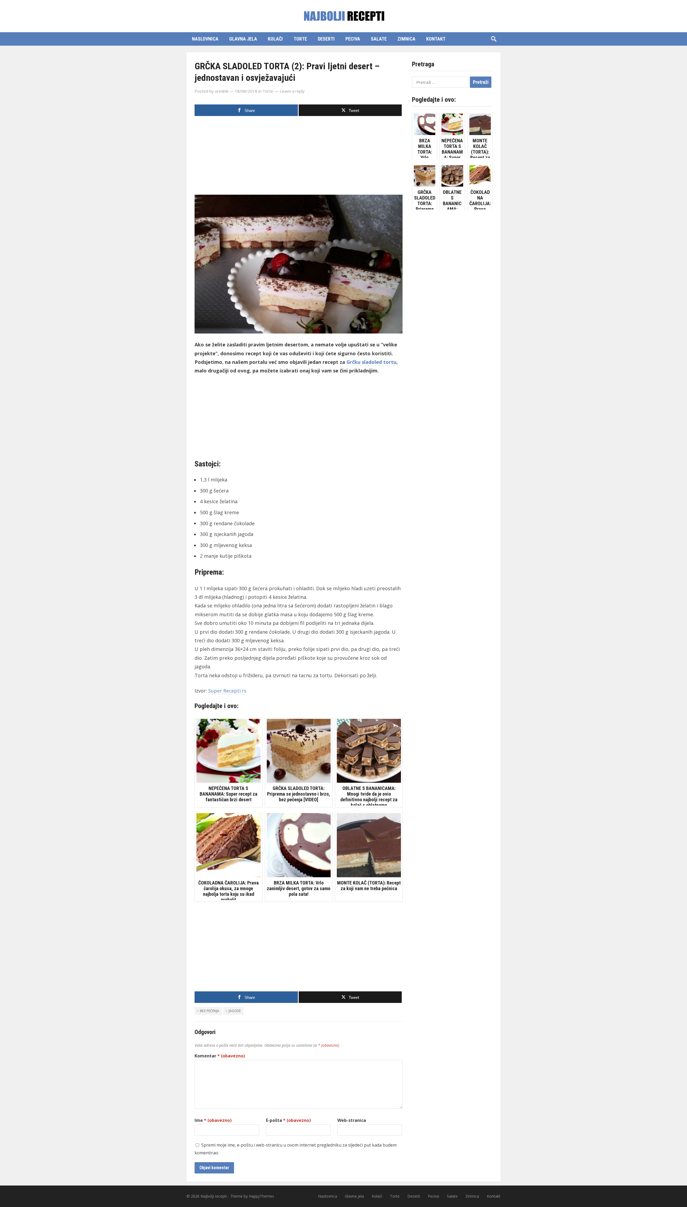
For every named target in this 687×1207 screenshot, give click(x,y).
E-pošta (288, 1120)
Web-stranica (351, 1120)
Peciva (352, 39)
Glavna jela (243, 39)
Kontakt (435, 39)
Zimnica (406, 39)
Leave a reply (292, 91)
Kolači (275, 39)
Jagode (235, 1011)
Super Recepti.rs (227, 690)
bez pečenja (209, 1011)
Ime (213, 1120)
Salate (379, 39)
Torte (300, 39)
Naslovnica (205, 39)
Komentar (220, 1056)
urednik (221, 91)
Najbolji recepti (213, 1196)
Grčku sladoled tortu (371, 362)
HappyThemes (261, 1196)
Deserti (326, 39)
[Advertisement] (299, 157)
